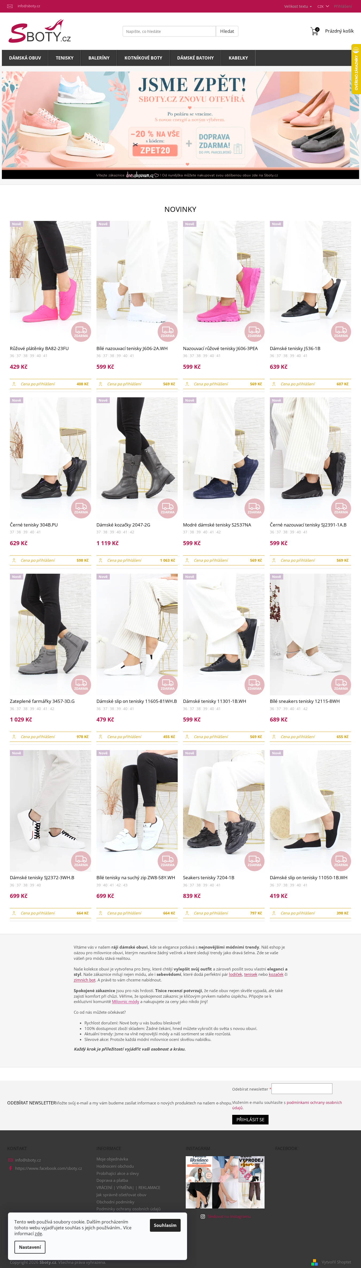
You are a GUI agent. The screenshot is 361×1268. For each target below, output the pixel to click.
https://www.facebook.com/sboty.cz (48, 1168)
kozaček (276, 974)
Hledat (227, 31)
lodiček (235, 974)
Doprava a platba (112, 1180)
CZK (320, 6)
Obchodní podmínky (115, 1201)
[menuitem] (25, 58)
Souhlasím (165, 1225)
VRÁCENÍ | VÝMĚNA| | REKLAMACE (128, 1187)
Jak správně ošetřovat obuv (121, 1194)
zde (38, 1234)
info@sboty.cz (28, 1160)
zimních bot (84, 979)
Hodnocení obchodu (115, 1166)
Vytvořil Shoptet (336, 1262)
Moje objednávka (112, 1159)
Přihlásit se (250, 1119)
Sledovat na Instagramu (229, 1216)
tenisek (250, 974)
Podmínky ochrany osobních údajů (128, 1208)
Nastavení (30, 1247)
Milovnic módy (125, 1001)
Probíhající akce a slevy (117, 1173)
